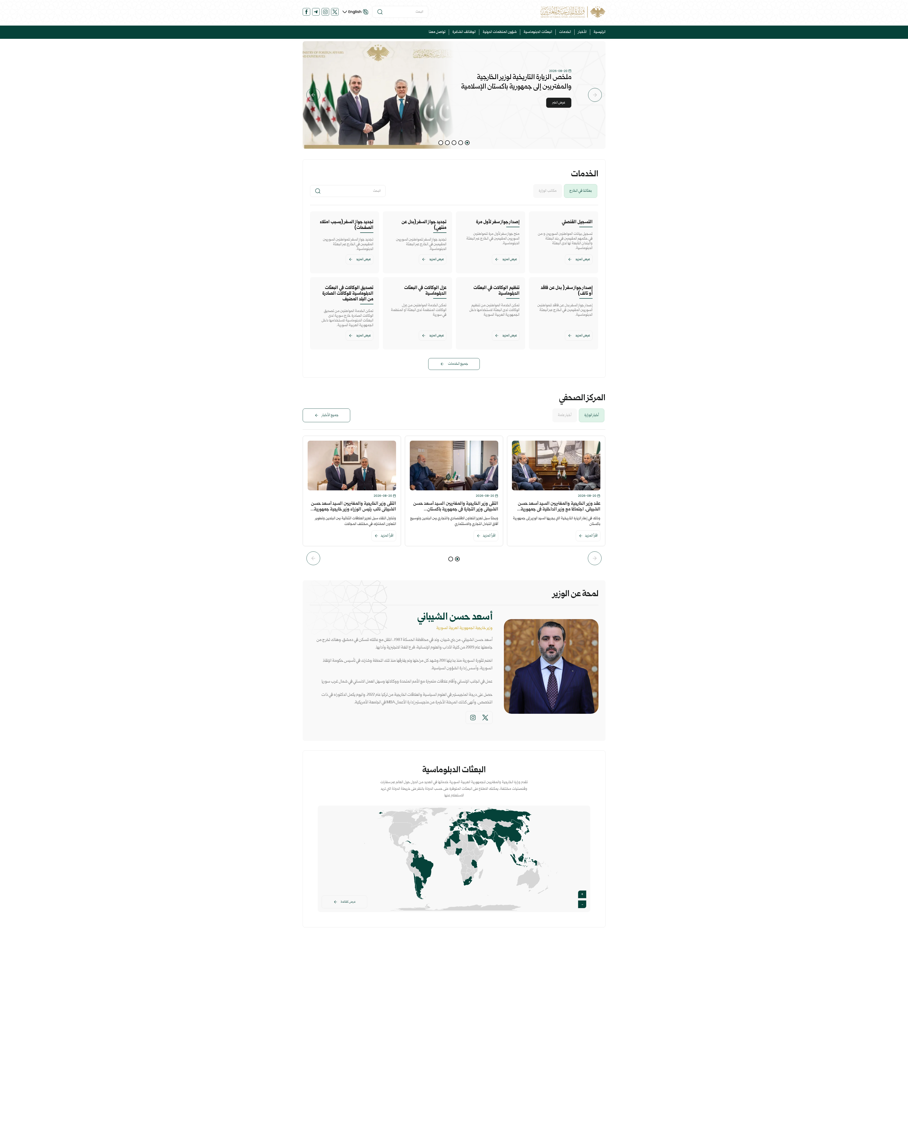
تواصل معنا (437, 32)
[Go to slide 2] (460, 142)
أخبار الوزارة (591, 415)
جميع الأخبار (330, 415)
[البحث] (380, 12)
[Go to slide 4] (447, 142)
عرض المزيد (583, 259)
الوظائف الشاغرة (464, 32)
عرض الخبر (558, 102)
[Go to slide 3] (454, 142)
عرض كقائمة (348, 902)
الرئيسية (600, 32)
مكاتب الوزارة (548, 191)
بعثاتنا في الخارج (580, 191)
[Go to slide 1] (467, 142)
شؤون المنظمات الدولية (500, 32)
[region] (454, 95)
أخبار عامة (565, 415)
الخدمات (565, 32)
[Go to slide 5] (440, 142)
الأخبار (582, 32)
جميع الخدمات (458, 364)
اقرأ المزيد (591, 535)
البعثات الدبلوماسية (538, 32)
